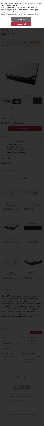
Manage (21, 19)
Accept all (21, 24)
